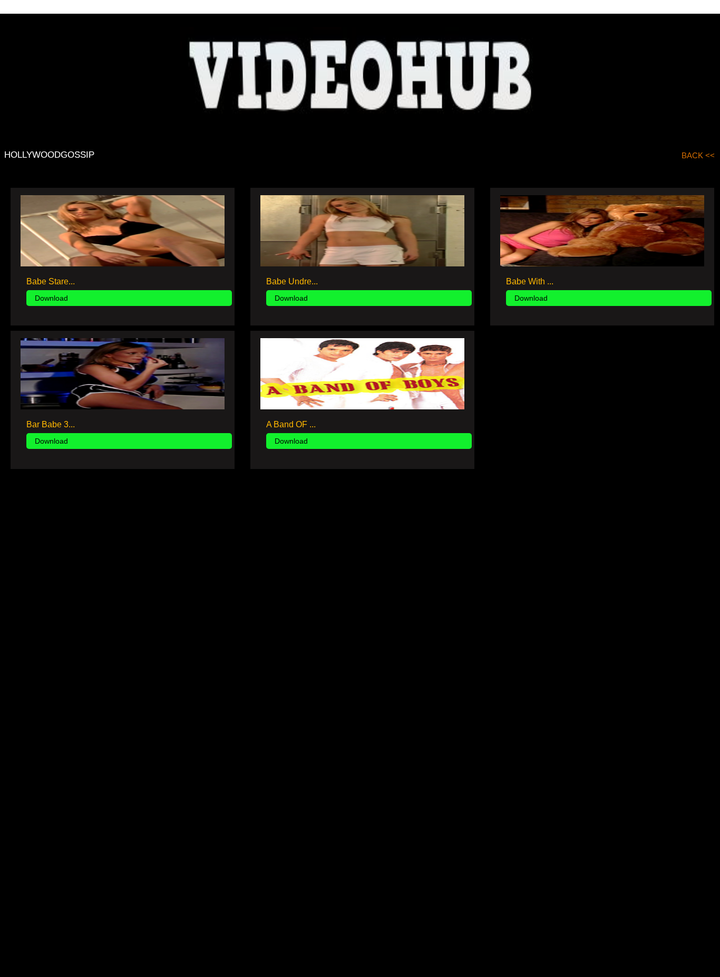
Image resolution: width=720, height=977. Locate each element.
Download (51, 298)
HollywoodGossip (49, 155)
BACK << (698, 155)
